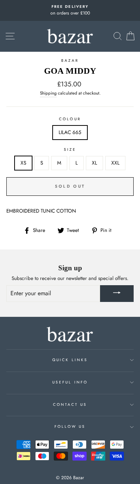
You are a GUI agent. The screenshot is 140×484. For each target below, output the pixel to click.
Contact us (70, 404)
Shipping (48, 93)
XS (23, 162)
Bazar (70, 60)
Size (70, 149)
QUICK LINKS (70, 360)
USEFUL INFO (70, 382)
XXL (115, 162)
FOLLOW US (70, 426)
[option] (70, 10)
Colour (70, 119)
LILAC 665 (70, 132)
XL (94, 162)
